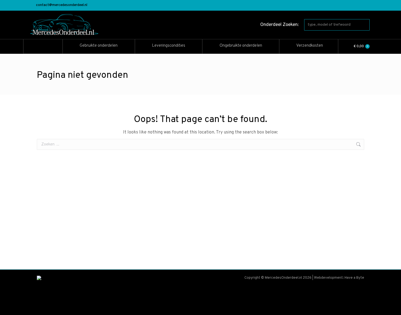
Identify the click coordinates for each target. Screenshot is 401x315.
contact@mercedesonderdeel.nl (61, 5)
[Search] (364, 25)
